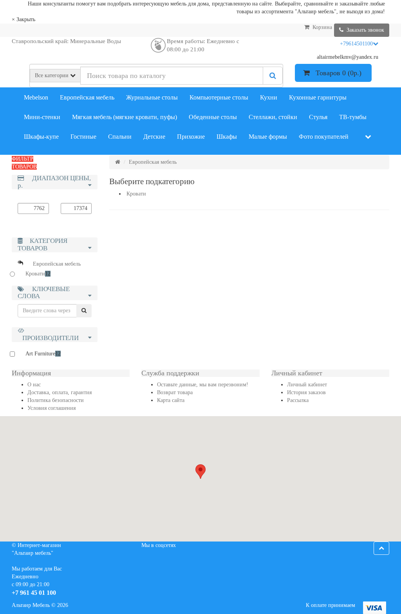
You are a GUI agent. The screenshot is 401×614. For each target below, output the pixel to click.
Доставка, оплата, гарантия (59, 392)
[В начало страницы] (381, 548)
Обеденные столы (213, 117)
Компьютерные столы (219, 97)
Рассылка (298, 400)
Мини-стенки (42, 117)
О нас (34, 385)
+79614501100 (356, 44)
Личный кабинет (307, 385)
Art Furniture (43, 354)
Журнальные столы (152, 97)
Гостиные (83, 136)
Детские (154, 136)
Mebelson (36, 97)
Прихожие (191, 136)
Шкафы (227, 136)
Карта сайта (170, 400)
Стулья (318, 117)
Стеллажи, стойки (273, 117)
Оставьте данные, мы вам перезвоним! (202, 385)
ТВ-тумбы (353, 117)
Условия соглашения (51, 408)
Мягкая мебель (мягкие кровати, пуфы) (124, 117)
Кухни (268, 97)
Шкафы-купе (41, 136)
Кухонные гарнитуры (318, 97)
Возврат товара (175, 392)
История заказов (306, 392)
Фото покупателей (324, 136)
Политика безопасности (55, 400)
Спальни (120, 136)
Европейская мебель (87, 97)
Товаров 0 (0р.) (336, 73)
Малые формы (268, 136)
